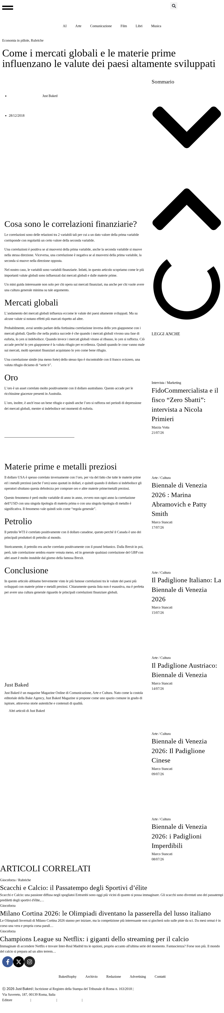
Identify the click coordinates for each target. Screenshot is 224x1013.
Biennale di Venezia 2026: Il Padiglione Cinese (179, 750)
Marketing (174, 383)
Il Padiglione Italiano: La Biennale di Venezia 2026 (186, 589)
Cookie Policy (69, 1000)
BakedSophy (68, 976)
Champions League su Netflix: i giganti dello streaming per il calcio (94, 939)
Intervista (158, 383)
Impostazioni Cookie (98, 1000)
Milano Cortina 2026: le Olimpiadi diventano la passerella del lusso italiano (105, 913)
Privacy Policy (44, 1000)
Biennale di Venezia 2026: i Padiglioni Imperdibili (179, 836)
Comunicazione (101, 26)
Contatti (160, 976)
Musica (156, 26)
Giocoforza (8, 880)
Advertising (138, 976)
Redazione (113, 976)
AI (64, 26)
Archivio (91, 976)
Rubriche (24, 880)
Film (124, 26)
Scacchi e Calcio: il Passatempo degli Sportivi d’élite (73, 887)
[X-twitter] (18, 961)
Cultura (165, 478)
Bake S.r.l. (21, 1000)
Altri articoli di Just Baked (27, 711)
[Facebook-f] (7, 961)
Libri (139, 26)
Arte (78, 26)
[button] (173, 5)
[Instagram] (29, 961)
